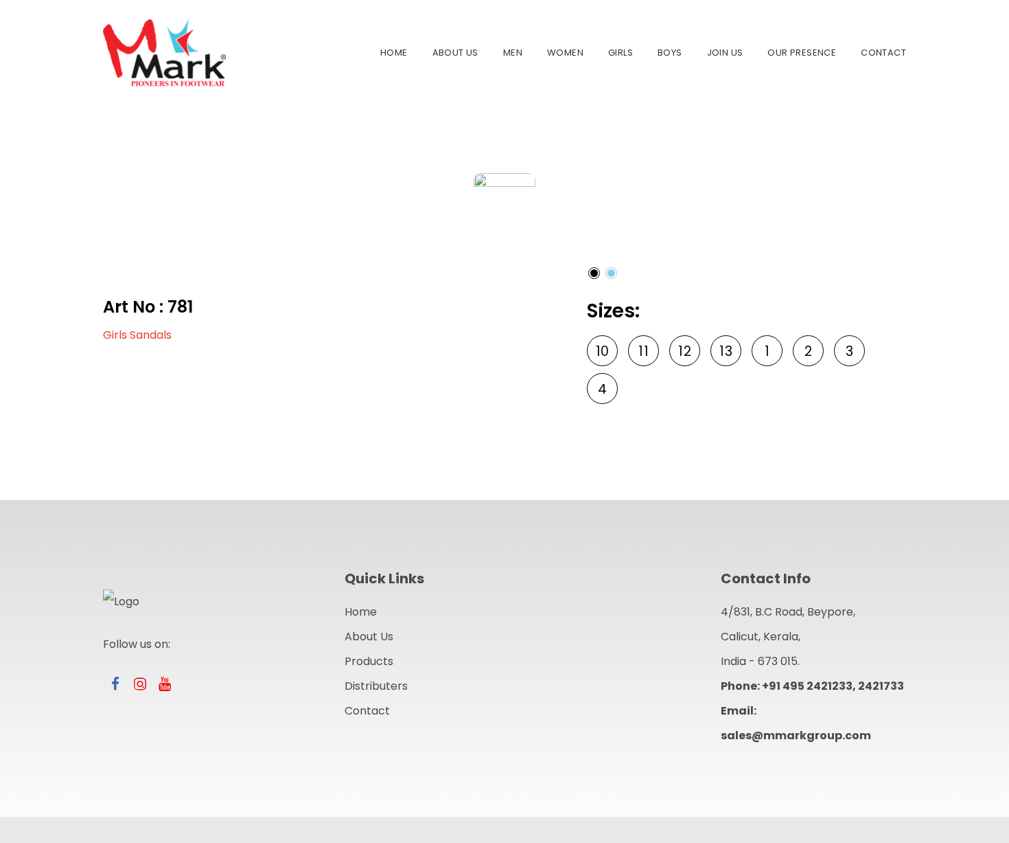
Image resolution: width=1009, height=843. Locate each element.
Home (394, 52)
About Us (455, 52)
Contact (883, 52)
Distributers (376, 686)
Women (565, 52)
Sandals (151, 335)
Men (512, 52)
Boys (670, 52)
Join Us (725, 52)
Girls (620, 52)
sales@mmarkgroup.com (796, 735)
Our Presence (801, 52)
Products (369, 661)
